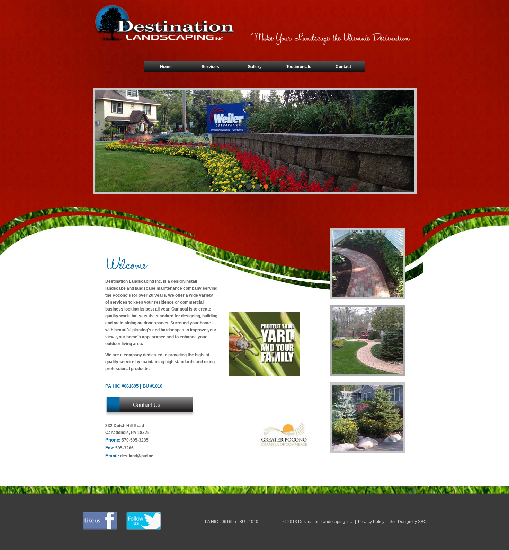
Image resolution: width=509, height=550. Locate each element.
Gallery (255, 66)
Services (210, 66)
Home (166, 66)
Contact (343, 66)
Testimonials (298, 66)
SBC (422, 521)
